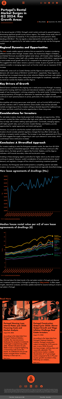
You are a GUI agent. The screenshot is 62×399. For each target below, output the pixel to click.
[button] (61, 332)
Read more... (7, 358)
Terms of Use (48, 397)
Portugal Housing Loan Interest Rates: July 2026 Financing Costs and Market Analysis (15, 327)
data (4, 51)
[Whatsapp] (41, 3)
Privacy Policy (42, 397)
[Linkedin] (49, 3)
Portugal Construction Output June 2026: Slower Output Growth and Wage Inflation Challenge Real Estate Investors (45, 328)
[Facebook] (57, 3)
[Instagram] (53, 3)
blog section (44, 282)
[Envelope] (45, 3)
